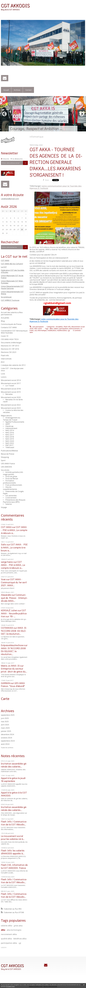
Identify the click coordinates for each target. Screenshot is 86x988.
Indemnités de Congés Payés (13, 492)
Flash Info (5, 355)
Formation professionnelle (9, 481)
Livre (3, 373)
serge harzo (7, 561)
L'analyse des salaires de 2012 (13, 365)
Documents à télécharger (11, 342)
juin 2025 (5, 718)
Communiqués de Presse (11, 324)
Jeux (3, 362)
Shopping (5, 457)
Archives (17, 90)
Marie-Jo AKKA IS (10, 665)
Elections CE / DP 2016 (10, 349)
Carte (5, 698)
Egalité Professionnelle (14, 422)
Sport (3, 460)
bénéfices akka (19, 938)
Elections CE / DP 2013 (10, 345)
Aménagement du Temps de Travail (11, 418)
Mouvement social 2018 (11, 388)
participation (63, 328)
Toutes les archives (7, 748)
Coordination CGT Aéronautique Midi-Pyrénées (14, 331)
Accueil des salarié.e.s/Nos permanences (12, 313)
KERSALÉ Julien (9, 610)
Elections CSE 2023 (8, 352)
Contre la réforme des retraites (13, 411)
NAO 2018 (9, 437)
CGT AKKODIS (15, 5)
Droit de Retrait (11, 478)
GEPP (7, 424)
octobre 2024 (6, 738)
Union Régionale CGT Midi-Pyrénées (12, 282)
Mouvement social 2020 (11, 397)
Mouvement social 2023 (11, 408)
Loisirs (3, 377)
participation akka (9, 943)
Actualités (5, 318)
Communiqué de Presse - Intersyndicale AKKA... (14, 597)
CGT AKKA (5, 260)
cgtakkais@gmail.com (10, 198)
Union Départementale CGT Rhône (12, 292)
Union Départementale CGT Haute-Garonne (12, 287)
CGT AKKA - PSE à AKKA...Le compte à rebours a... (14, 529)
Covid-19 (4, 336)
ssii (35, 330)
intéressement (74, 328)
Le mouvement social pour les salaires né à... (13, 837)
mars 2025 (5, 728)
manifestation (62, 330)
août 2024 (5, 744)
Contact (28, 90)
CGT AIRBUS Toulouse (10, 300)
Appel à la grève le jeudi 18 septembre (13, 779)
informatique (42, 330)
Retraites (9, 394)
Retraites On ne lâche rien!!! (13, 400)
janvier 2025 (6, 731)
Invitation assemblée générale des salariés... (14, 765)
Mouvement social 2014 (11, 380)
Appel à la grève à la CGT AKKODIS (14, 794)
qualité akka (6, 938)
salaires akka (6, 925)
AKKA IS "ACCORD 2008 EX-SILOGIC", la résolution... (13, 630)
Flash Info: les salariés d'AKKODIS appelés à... (12, 852)
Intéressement (11, 428)
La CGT (4, 267)
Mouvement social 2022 (11, 405)
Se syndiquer (6, 297)
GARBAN (5, 683)
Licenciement (10, 497)
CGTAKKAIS (7, 627)
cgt (20, 943)
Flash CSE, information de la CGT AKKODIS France (14, 866)
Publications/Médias (9, 450)
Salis (3, 544)
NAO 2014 (9, 430)
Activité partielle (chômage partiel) (13, 473)
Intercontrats (6, 358)
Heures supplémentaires (10, 488)
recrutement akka (9, 934)
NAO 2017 (9, 434)
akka (3, 930)
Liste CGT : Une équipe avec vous (12, 369)
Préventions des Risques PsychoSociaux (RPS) (14, 501)
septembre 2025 (8, 715)
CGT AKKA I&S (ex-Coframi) (12, 263)
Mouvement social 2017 (11, 383)
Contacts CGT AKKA (9, 327)
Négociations (6, 415)
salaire (3, 947)
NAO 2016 (9, 432)
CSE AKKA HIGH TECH (10, 339)
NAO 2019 (9, 439)
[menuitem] (6, 90)
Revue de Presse (7, 454)
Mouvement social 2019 (11, 392)
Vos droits (5, 470)
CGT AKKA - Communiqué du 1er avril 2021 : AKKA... (14, 582)
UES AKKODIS (6, 467)
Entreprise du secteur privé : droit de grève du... (14, 670)
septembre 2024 (8, 741)
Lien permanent (38, 327)
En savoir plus (10, 986)
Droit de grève (11, 476)
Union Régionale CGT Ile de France (12, 276)
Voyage (4, 507)
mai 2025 (5, 721)
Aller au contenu (6, 2)
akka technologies (14, 930)
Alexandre (6, 594)
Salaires (8, 504)
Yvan (3, 579)
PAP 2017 (9, 445)
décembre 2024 (7, 734)
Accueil (6, 90)
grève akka (18, 925)
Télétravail (9, 447)
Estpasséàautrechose (12, 645)
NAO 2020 (9, 441)
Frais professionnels (13, 485)
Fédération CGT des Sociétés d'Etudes (12, 271)
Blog (3, 321)
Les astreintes (11, 495)
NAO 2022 (9, 443)
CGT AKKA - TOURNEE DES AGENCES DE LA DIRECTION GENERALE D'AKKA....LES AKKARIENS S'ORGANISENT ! (56, 162)
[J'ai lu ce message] (84, 984)
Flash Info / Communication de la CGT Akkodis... (14, 823)
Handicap (9, 426)
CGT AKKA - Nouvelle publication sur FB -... (14, 613)
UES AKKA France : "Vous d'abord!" (13, 684)
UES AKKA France (8, 463)
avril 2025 (5, 725)
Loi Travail (9, 385)
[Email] (4, 78)
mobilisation (52, 330)
